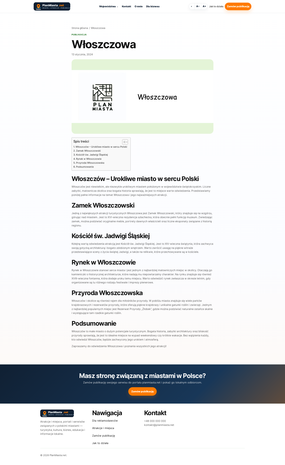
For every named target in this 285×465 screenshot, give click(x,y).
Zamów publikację (238, 6)
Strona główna (80, 28)
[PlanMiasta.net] (52, 6)
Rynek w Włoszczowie (88, 158)
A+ (204, 6)
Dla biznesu (152, 6)
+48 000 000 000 (155, 421)
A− (198, 6)
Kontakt (126, 6)
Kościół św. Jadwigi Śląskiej (92, 154)
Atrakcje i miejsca (103, 428)
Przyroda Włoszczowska (90, 162)
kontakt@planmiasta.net (159, 425)
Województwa (107, 6)
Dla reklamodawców (105, 420)
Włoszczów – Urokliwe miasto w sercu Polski (101, 146)
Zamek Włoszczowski (88, 150)
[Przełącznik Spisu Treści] (123, 142)
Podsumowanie (85, 166)
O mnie (138, 6)
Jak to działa (216, 6)
